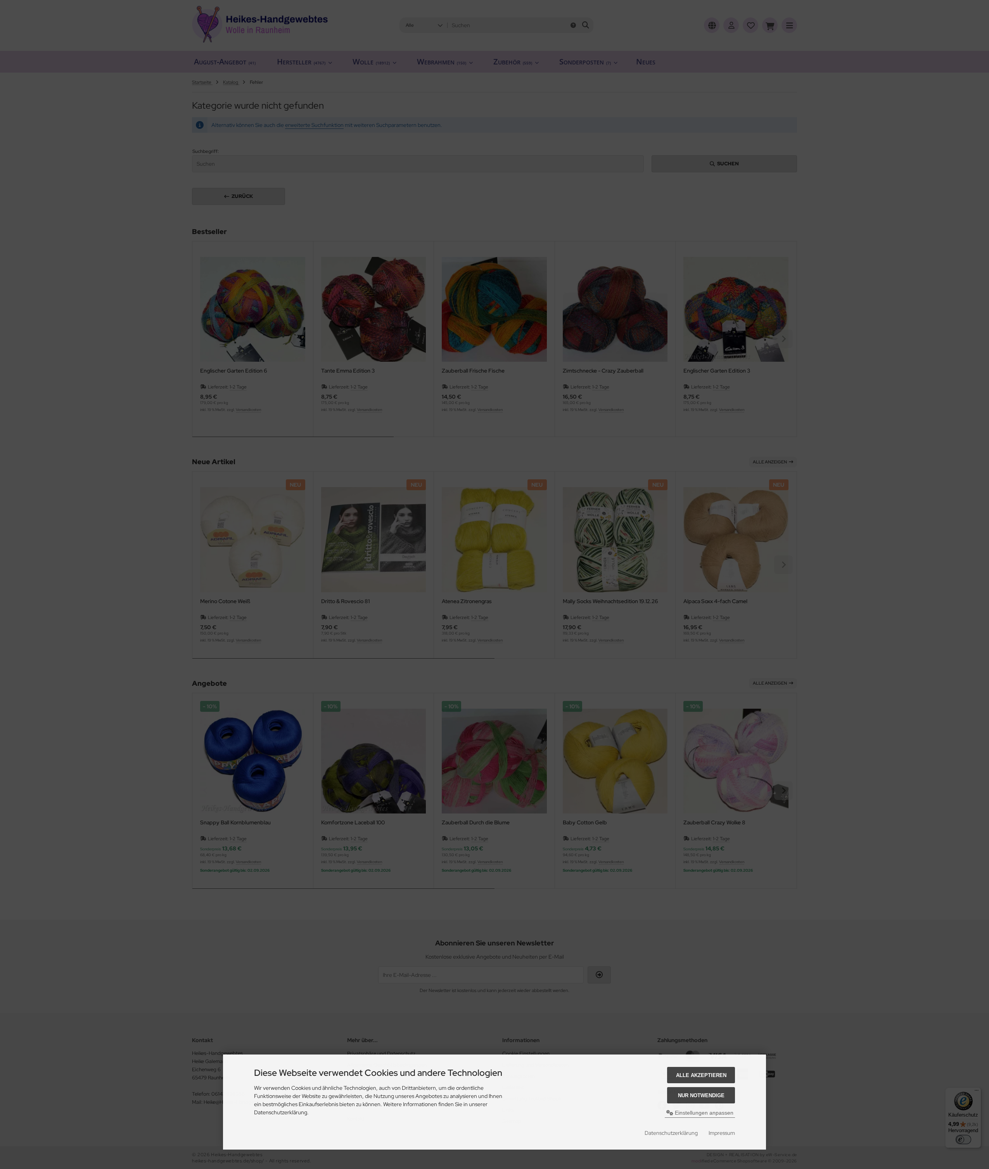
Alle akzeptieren (701, 1075)
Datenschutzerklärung (671, 1132)
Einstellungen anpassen (703, 1113)
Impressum (722, 1132)
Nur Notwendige (701, 1095)
